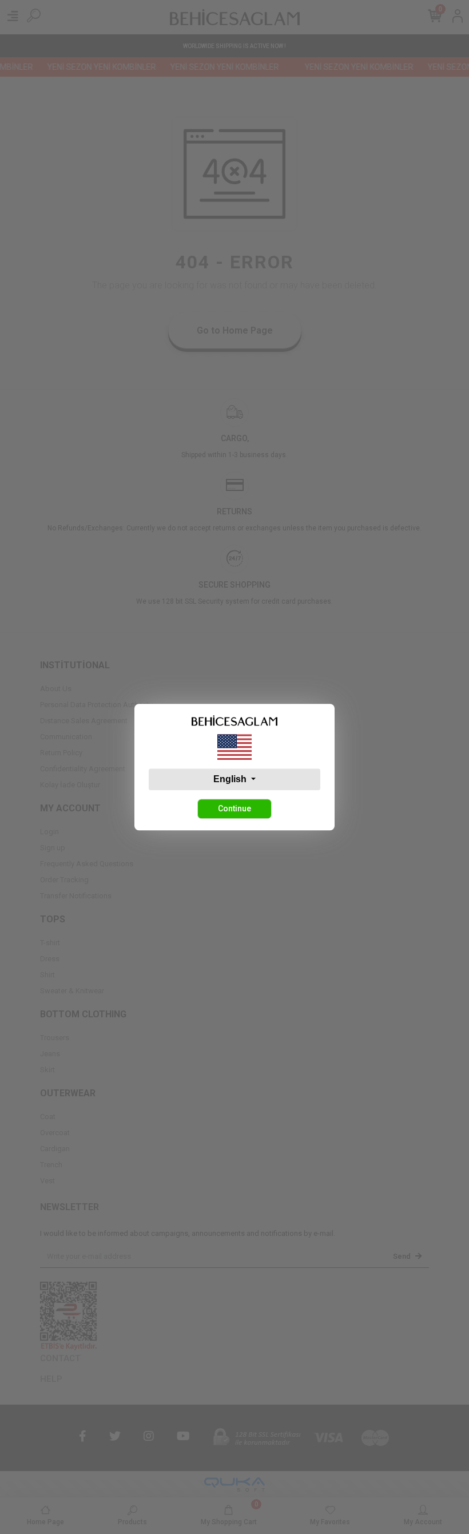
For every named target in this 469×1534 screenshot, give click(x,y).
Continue (234, 808)
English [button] (231, 779)
